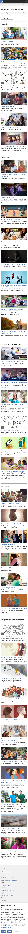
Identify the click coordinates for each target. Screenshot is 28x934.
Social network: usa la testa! (9, 430)
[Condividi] (23, 4)
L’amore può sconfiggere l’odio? (10, 828)
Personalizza (16, 931)
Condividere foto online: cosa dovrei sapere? (12, 405)
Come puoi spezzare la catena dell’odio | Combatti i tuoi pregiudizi (13, 739)
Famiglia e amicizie (7, 41)
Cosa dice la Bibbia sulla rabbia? (11, 524)
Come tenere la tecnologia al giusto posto (14, 382)
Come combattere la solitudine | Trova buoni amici (13, 175)
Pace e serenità (5, 4)
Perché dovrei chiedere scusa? (10, 503)
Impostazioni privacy (6, 927)
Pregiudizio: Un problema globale (11, 657)
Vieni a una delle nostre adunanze (9, 880)
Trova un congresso (6, 883)
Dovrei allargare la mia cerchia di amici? (13, 146)
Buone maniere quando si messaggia (12, 472)
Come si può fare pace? (8, 545)
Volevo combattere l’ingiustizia (10, 851)
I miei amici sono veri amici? (9, 127)
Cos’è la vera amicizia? (8, 62)
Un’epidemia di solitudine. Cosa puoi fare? (14, 264)
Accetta (4, 931)
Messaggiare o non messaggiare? (11, 451)
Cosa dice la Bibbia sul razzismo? (11, 720)
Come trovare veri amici (8, 107)
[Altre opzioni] (26, 4)
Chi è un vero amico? (7, 86)
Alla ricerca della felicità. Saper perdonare (14, 608)
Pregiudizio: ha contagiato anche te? (12, 678)
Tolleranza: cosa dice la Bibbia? (10, 699)
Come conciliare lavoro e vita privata (12, 361)
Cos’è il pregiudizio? (7, 637)
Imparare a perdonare (8, 588)
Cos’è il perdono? (6, 567)
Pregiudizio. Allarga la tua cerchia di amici (14, 761)
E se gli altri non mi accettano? (10, 219)
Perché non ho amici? (7, 197)
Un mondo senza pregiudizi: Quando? (12, 804)
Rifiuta (9, 931)
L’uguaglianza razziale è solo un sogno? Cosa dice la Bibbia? (13, 781)
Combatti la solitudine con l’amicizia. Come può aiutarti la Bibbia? (12, 310)
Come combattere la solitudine (10, 242)
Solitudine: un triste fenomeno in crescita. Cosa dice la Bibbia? (14, 286)
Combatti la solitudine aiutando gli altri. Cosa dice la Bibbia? (13, 332)
